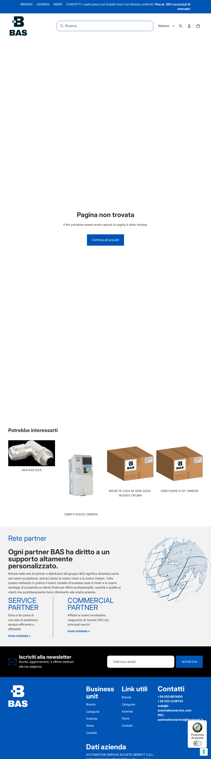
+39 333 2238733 (170, 701)
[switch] (197, 743)
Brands (27, 4)
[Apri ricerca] (180, 25)
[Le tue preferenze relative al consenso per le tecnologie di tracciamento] (204, 752)
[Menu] (204, 722)
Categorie (92, 711)
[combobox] (99, 26)
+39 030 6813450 (170, 696)
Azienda (43, 4)
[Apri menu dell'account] (189, 25)
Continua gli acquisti (105, 240)
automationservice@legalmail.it (180, 719)
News (58, 4)
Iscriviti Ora (189, 661)
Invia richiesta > (19, 636)
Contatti (73, 4)
